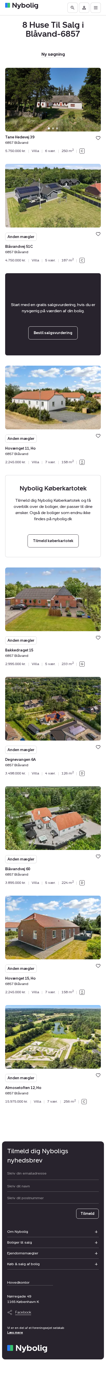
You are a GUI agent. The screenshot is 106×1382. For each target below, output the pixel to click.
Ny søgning (53, 54)
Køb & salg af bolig (23, 1264)
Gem (98, 138)
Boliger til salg (19, 1242)
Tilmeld (87, 1213)
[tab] (49, 128)
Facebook (23, 1312)
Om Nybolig (17, 1231)
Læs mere (15, 1332)
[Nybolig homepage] (27, 1348)
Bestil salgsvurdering (53, 333)
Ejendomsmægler (22, 1253)
